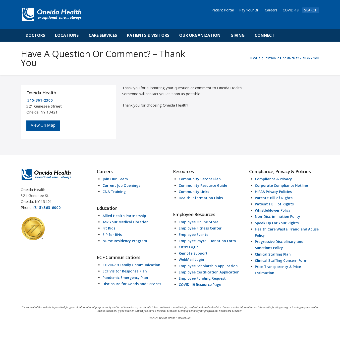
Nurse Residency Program (125, 240)
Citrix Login (189, 247)
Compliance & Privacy (273, 179)
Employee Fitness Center (200, 228)
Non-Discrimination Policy (277, 216)
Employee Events (193, 234)
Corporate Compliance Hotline (281, 185)
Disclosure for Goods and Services (132, 283)
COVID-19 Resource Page (200, 284)
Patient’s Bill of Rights (274, 204)
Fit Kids (109, 228)
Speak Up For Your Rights (277, 223)
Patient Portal (223, 10)
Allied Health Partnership (124, 215)
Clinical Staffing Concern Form (281, 260)
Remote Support (193, 253)
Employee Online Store (198, 222)
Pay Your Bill (249, 10)
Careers (271, 10)
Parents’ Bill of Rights (273, 197)
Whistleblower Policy (272, 210)
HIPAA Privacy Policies (273, 191)
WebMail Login (191, 259)
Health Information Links (201, 197)
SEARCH (310, 10)
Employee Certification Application (209, 272)
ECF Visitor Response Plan (125, 271)
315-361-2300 (40, 100)
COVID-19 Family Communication (131, 265)
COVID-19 (291, 10)
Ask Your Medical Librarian (126, 222)
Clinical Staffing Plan (273, 254)
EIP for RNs (112, 234)
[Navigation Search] (285, 35)
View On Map (43, 125)
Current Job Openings (121, 185)
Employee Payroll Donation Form (207, 240)
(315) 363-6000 (47, 207)
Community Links (194, 191)
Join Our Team (115, 179)
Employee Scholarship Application (208, 266)
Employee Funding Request (202, 278)
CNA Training (114, 191)
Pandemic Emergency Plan (125, 277)
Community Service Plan (200, 179)
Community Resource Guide (203, 185)
